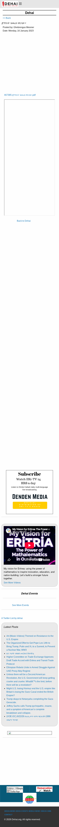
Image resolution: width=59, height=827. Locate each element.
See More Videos (12, 582)
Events (24, 811)
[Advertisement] (29, 61)
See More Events (20, 605)
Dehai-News (9, 811)
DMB (49, 811)
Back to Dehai (24, 221)
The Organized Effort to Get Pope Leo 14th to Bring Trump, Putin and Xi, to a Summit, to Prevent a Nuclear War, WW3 (30, 646)
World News (34, 811)
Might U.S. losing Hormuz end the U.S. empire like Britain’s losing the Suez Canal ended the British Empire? (30, 692)
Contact (8, 815)
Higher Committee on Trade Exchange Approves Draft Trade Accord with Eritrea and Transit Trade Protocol (30, 660)
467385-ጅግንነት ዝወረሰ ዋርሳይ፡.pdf (20, 95)
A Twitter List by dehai (12, 618)
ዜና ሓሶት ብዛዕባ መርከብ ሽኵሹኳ (20, 653)
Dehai (18, 811)
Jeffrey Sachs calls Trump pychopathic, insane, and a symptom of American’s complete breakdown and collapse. (29, 709)
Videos (44, 811)
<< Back (7, 18)
